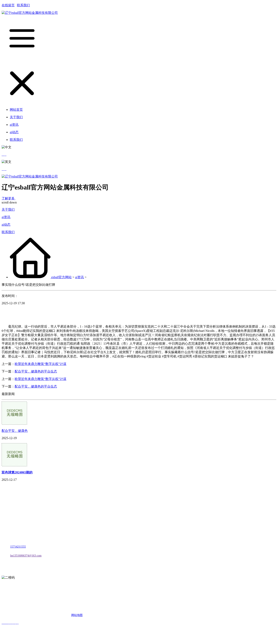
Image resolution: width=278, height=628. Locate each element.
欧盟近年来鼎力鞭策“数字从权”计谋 (40, 364)
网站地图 (77, 615)
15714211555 (18, 546)
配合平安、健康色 (15, 430)
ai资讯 (6, 217)
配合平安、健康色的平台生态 (36, 371)
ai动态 (6, 224)
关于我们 (8, 209)
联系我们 (23, 5)
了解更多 (8, 198)
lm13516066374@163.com (26, 555)
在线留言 (8, 5)
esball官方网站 (61, 277)
